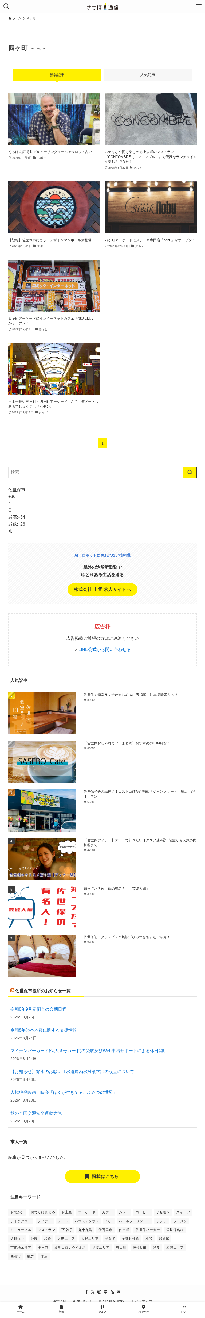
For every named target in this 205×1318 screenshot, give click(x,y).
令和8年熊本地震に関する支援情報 (43, 1030)
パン (108, 1221)
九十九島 (85, 1230)
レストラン (46, 1230)
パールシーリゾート (134, 1221)
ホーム (21, 1311)
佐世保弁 (17, 1239)
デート (63, 1221)
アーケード (87, 1212)
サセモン (163, 1212)
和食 (47, 1239)
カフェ (107, 1212)
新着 (61, 1311)
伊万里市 (105, 1230)
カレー (124, 1212)
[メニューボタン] (198, 6)
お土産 (66, 1212)
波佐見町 (140, 1248)
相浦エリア (175, 1248)
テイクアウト (20, 1221)
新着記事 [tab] (57, 75)
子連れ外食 (130, 1239)
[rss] (112, 1292)
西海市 (15, 1256)
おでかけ (17, 1212)
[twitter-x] (92, 1292)
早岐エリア (100, 1248)
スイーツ (183, 1212)
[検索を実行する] (190, 472)
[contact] (118, 1292)
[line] (105, 1292)
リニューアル (20, 1230)
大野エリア (89, 1239)
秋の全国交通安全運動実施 (36, 1113)
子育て (110, 1239)
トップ (184, 1311)
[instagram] (99, 1292)
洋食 (156, 1248)
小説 (148, 1239)
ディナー (45, 1221)
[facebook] (86, 1292)
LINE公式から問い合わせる (104, 649)
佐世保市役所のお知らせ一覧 (43, 990)
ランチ (161, 1221)
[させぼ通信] (102, 6)
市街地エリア (20, 1248)
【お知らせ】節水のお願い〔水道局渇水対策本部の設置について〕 (74, 1071)
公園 (34, 1239)
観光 (30, 1256)
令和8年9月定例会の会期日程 (38, 1009)
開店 (44, 1256)
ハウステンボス (87, 1221)
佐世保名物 (175, 1230)
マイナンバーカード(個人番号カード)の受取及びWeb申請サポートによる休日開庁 (88, 1050)
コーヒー (142, 1212)
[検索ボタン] (6, 6)
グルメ (102, 1311)
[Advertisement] (151, 293)
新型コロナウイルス (70, 1248)
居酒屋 (164, 1239)
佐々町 (124, 1230)
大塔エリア (66, 1239)
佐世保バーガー (148, 1230)
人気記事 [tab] (147, 75)
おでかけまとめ (43, 1212)
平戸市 (43, 1248)
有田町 (121, 1248)
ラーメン (180, 1221)
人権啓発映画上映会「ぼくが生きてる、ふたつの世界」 (63, 1092)
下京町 (66, 1230)
